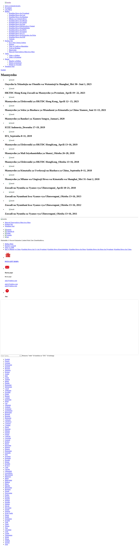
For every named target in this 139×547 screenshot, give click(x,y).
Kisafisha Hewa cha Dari (17, 24)
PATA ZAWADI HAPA (12, 6)
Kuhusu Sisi (9, 41)
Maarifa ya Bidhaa (15, 61)
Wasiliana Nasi (9, 66)
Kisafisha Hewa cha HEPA (18, 30)
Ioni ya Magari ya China (13, 249)
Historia (11, 44)
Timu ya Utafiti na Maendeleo (18, 46)
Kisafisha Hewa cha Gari (17, 15)
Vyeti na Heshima (14, 48)
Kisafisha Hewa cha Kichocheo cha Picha (22, 35)
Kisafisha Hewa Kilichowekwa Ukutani (22, 26)
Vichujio (11, 39)
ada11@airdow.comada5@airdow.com (11, 285)
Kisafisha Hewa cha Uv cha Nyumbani (34, 249)
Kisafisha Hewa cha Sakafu (18, 22)
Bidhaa (7, 11)
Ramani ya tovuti (10, 246)
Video (7, 53)
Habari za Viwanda (15, 64)
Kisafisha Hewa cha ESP (17, 37)
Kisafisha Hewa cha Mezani (18, 20)
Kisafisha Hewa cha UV (17, 33)
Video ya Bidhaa (14, 55)
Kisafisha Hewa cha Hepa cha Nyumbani (100, 249)
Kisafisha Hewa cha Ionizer (18, 31)
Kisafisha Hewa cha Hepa (77, 249)
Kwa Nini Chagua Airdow (17, 42)
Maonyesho (12, 50)
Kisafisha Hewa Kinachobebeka (19, 28)
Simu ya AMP (9, 247)
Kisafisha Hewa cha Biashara (18, 17)
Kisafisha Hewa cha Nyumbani (19, 13)
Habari (7, 59)
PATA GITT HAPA (12, 261)
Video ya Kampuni (15, 57)
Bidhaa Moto (9, 244)
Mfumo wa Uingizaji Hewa (18, 19)
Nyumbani (8, 8)
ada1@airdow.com (11, 280)
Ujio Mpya (8, 9)
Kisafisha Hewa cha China (122, 249)
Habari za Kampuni (15, 63)
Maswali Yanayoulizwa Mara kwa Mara (22, 52)
